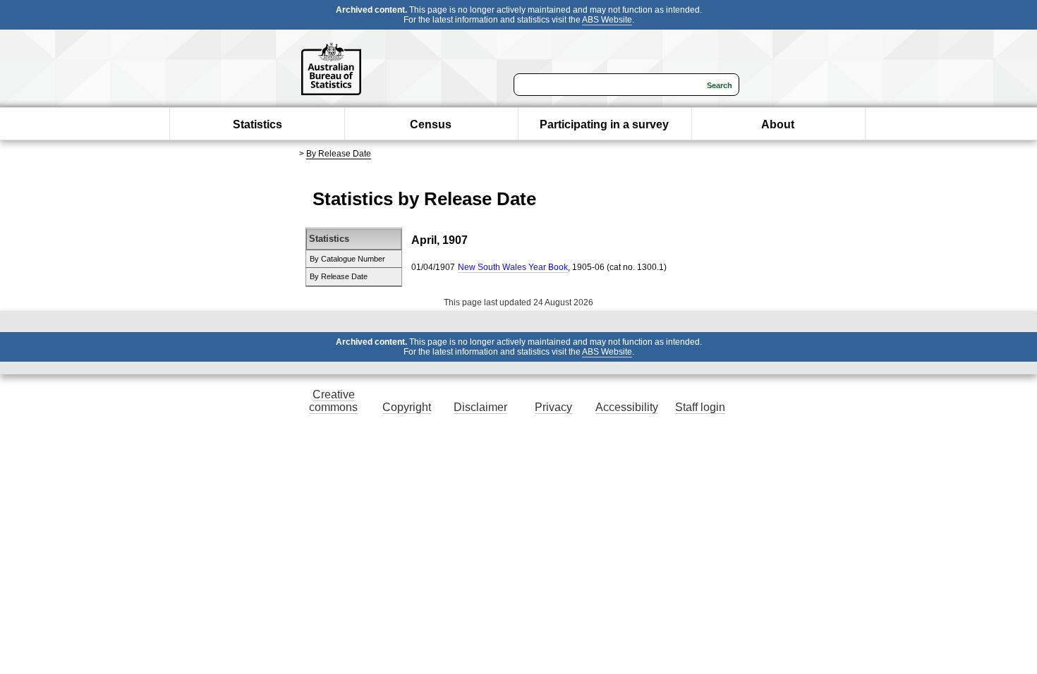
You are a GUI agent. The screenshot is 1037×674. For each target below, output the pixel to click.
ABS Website (607, 20)
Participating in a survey (604, 124)
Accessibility (626, 407)
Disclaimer (480, 407)
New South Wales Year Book (513, 267)
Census (430, 124)
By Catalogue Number (347, 259)
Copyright (406, 407)
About (777, 124)
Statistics (257, 124)
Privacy (553, 407)
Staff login (700, 407)
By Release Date (338, 154)
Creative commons (333, 400)
